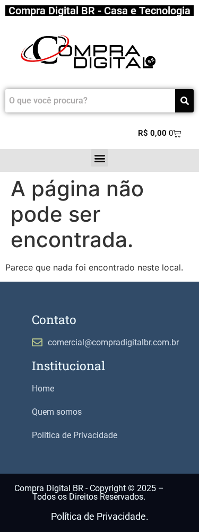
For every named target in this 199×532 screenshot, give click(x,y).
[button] (99, 158)
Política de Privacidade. (100, 516)
